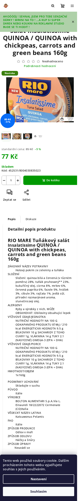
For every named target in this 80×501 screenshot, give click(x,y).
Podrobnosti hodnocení (40, 66)
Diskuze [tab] (31, 219)
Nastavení (39, 479)
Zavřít (38, 194)
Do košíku (53, 180)
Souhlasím (38, 491)
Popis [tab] (12, 219)
